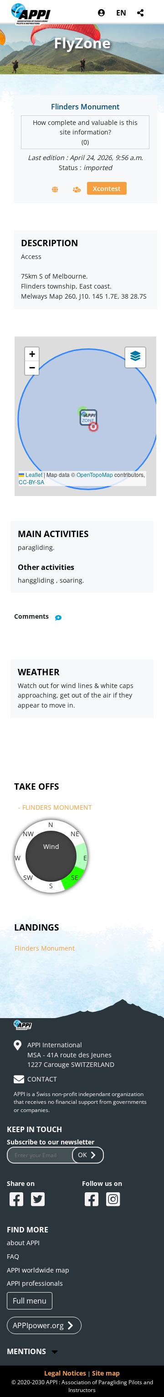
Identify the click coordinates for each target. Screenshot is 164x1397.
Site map (106, 1373)
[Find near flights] (77, 189)
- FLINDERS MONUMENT (55, 807)
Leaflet (33, 474)
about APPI (23, 1242)
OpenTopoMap (95, 474)
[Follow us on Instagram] (114, 1200)
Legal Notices (65, 1373)
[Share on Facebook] (17, 1200)
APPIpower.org (38, 1325)
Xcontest (107, 188)
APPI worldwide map (38, 1270)
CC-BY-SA (31, 482)
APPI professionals (35, 1283)
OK (82, 1154)
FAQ (13, 1256)
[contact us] (20, 1080)
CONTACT (42, 1079)
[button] (93, 427)
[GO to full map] (55, 189)
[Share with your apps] (141, 13)
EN (121, 13)
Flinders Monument (45, 948)
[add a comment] (58, 617)
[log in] (101, 13)
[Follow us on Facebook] (92, 1200)
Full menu (29, 1301)
